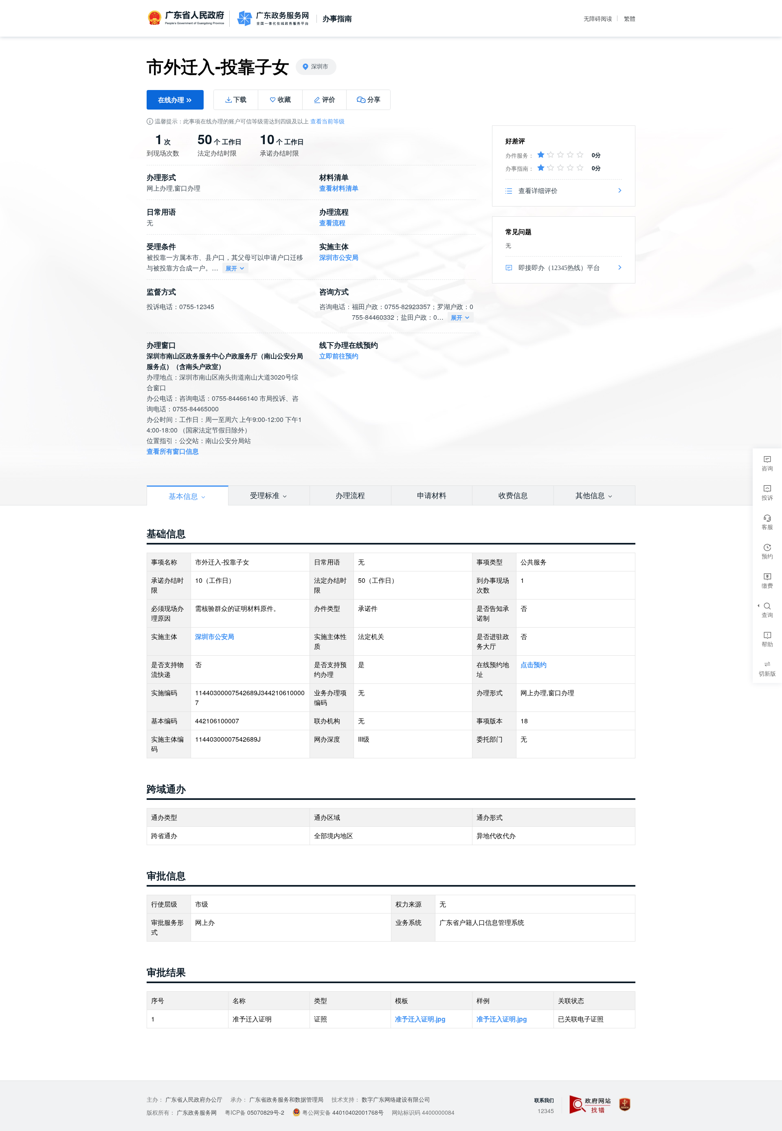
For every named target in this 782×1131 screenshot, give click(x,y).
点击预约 (534, 664)
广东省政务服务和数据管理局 (286, 1099)
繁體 (629, 18)
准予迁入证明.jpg (420, 1018)
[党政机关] (624, 1105)
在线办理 (172, 99)
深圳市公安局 (338, 257)
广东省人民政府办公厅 (193, 1099)
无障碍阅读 (598, 18)
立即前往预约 (338, 355)
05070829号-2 (265, 1112)
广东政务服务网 (273, 18)
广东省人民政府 (187, 18)
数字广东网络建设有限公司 (396, 1099)
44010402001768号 (358, 1112)
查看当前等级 (327, 121)
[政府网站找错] (590, 1104)
